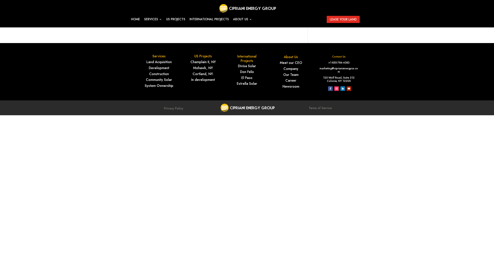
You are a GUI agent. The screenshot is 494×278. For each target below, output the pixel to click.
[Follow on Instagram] (336, 88)
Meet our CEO (291, 62)
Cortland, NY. (203, 73)
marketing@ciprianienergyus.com (339, 70)
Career (290, 80)
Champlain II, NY (203, 61)
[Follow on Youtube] (349, 88)
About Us (240, 19)
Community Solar (159, 79)
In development (203, 79)
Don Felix (247, 71)
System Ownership (159, 85)
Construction (159, 73)
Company (290, 68)
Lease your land (343, 19)
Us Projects (175, 19)
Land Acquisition (159, 61)
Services (151, 19)
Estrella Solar (247, 83)
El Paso (246, 77)
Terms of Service (320, 108)
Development (159, 67)
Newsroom (291, 86)
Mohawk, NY (203, 67)
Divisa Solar (247, 66)
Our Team (291, 74)
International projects (209, 19)
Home (135, 19)
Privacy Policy (173, 108)
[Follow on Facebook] (330, 88)
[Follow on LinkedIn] (342, 88)
